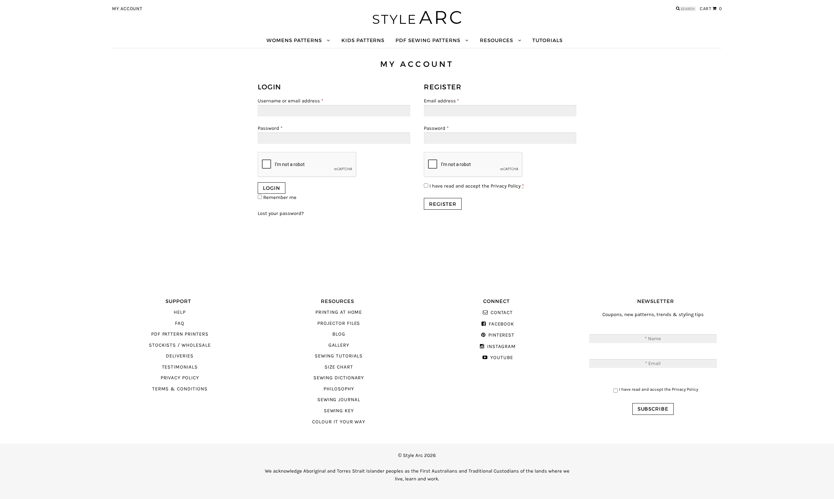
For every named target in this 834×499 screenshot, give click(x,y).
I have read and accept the (476, 186)
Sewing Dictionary (338, 378)
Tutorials (547, 40)
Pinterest (501, 335)
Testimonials (180, 367)
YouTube (501, 357)
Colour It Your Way (338, 422)
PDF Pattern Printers (179, 334)
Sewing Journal (338, 399)
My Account (127, 8)
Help (180, 312)
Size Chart (338, 367)
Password (270, 128)
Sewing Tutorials (339, 356)
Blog (338, 334)
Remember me (279, 197)
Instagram (501, 346)
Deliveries (179, 356)
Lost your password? (281, 213)
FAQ (179, 323)
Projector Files (338, 323)
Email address (441, 101)
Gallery (339, 345)
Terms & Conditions (180, 389)
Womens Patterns (294, 40)
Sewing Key (339, 411)
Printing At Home (338, 312)
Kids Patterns (362, 40)
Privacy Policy (506, 186)
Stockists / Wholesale (180, 345)
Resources (496, 40)
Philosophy (339, 389)
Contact (502, 312)
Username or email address (290, 101)
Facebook (501, 324)
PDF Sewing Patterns (427, 40)
